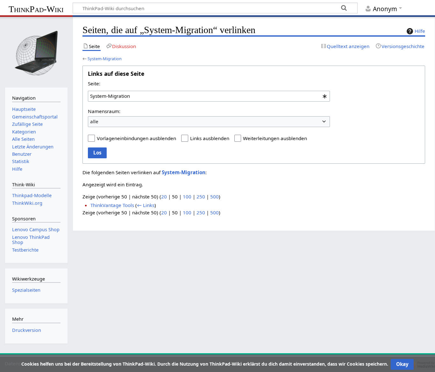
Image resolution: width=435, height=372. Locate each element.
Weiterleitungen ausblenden (275, 138)
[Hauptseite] (36, 51)
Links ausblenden (209, 138)
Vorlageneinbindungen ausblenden (136, 138)
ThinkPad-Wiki (36, 9)
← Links (145, 205)
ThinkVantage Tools (112, 205)
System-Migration (105, 58)
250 (200, 196)
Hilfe (420, 31)
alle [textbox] (94, 121)
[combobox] (209, 96)
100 (187, 196)
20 (164, 196)
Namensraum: (104, 111)
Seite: (94, 83)
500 (214, 196)
